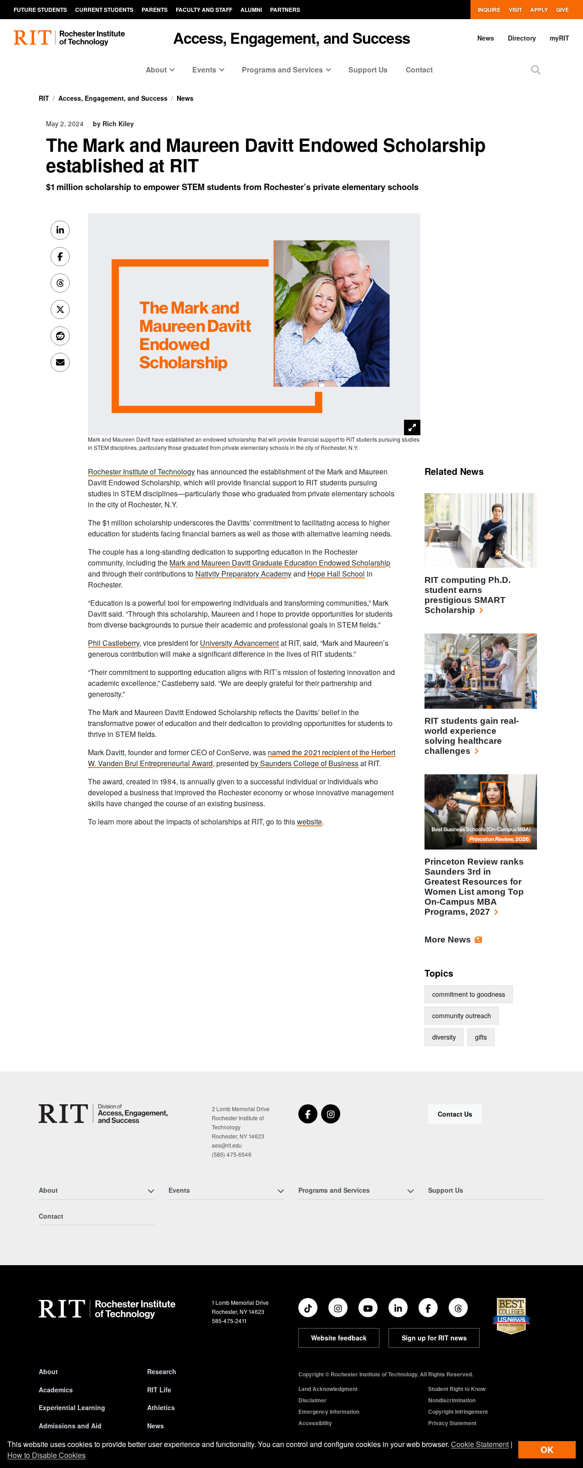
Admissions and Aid (70, 1425)
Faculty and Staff (204, 9)
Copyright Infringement (458, 1411)
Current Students (104, 9)
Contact (419, 69)
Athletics (161, 1407)
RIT (44, 98)
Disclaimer (312, 1400)
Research (161, 1371)
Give (562, 9)
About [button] (156, 69)
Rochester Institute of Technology (141, 471)
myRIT (559, 37)
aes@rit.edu (227, 1145)
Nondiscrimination (452, 1400)
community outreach (461, 1015)
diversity (444, 1036)
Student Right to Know (457, 1389)
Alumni (251, 9)
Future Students (40, 9)
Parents (155, 9)
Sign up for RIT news (434, 1337)
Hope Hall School (336, 573)
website (309, 821)
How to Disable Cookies (46, 1455)
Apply (539, 9)
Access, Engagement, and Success (291, 37)
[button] (535, 69)
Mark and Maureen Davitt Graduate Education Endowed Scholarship (279, 562)
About (48, 1371)
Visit (515, 9)
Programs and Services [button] (282, 69)
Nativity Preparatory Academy (243, 573)
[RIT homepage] (69, 38)
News (485, 37)
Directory (522, 37)
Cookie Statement (480, 1444)
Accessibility (315, 1423)
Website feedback (339, 1337)
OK (547, 1449)
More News (447, 939)
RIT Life (159, 1389)
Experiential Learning (72, 1407)
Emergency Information (328, 1411)
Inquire (489, 9)
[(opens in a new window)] (307, 1113)
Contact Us (455, 1113)
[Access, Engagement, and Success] (103, 1113)
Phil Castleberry (113, 643)
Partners (285, 9)
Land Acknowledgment (328, 1389)
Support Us (368, 69)
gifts (481, 1036)
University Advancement (239, 643)
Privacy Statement (452, 1423)
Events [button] (204, 69)
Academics (56, 1389)
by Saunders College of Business (304, 763)
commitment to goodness (468, 994)
